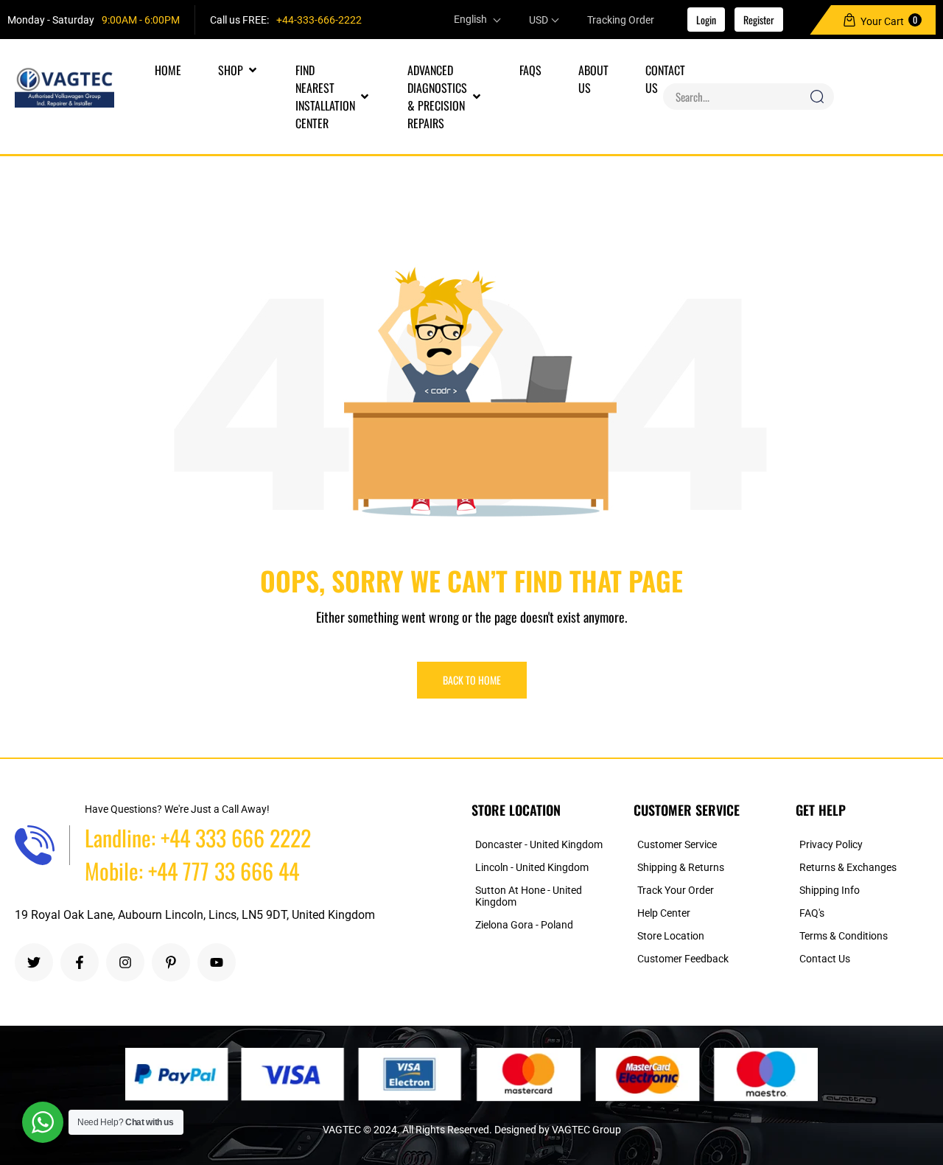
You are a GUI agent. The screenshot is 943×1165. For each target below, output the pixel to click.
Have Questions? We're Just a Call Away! (177, 809)
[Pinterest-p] (171, 962)
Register (758, 19)
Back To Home (472, 680)
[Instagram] (125, 962)
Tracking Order (620, 20)
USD (538, 20)
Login (706, 19)
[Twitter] (34, 962)
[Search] (817, 96)
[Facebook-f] (79, 962)
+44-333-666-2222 (319, 20)
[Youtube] (216, 962)
